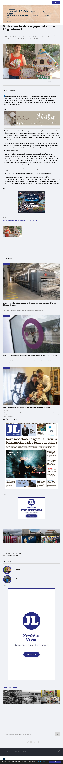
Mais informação (41, 761)
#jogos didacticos (13, 220)
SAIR (56, 2)
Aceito (55, 761)
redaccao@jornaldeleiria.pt (9, 90)
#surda (5, 220)
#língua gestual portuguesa (28, 220)
